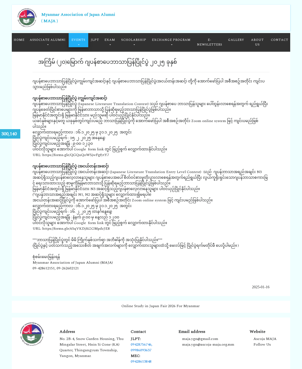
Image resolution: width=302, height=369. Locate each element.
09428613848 (141, 361)
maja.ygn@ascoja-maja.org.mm (207, 344)
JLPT (95, 40)
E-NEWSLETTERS (209, 42)
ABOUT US (257, 42)
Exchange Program (171, 40)
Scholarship (133, 40)
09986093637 (141, 350)
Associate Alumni (48, 40)
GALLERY (236, 40)
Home (19, 40)
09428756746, (141, 344)
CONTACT (279, 40)
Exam (110, 40)
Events (78, 40)
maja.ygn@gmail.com (199, 339)
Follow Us (261, 344)
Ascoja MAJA (264, 339)
